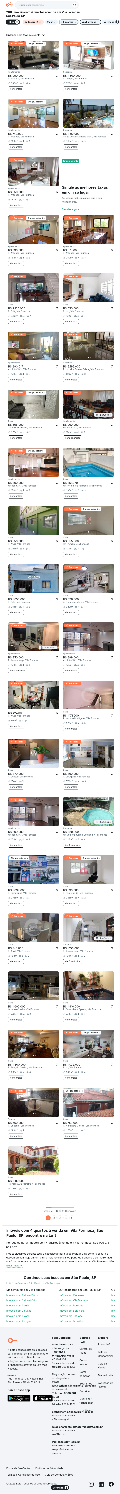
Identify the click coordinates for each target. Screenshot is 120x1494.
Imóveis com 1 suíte (18, 1305)
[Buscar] (74, 4)
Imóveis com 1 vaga (18, 1316)
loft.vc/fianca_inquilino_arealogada (74, 1385)
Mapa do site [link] (105, 1375)
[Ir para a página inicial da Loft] (10, 5)
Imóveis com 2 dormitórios (22, 1295)
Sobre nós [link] (86, 1383)
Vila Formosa (52, 1283)
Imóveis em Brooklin (71, 1321)
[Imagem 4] (40, 66)
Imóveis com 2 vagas (18, 1321)
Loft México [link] (86, 1410)
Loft (8, 1283)
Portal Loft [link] (104, 1344)
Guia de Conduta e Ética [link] (59, 1474)
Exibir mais (12, 1265)
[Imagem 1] (33, 66)
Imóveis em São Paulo (28, 1283)
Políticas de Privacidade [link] (49, 1468)
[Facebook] (111, 1485)
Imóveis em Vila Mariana (73, 1300)
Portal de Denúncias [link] (18, 1468)
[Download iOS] (43, 1399)
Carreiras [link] (85, 1391)
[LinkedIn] (101, 1485)
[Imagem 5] (42, 66)
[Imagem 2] (35, 66)
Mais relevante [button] (31, 35)
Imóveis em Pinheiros (71, 1295)
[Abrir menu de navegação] (112, 5)
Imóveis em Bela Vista (72, 1310)
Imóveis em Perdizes (71, 1305)
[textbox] (47, 5)
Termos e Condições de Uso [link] (23, 1474)
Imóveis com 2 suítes (18, 1310)
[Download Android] (19, 1399)
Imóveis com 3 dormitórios (22, 1300)
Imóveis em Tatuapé (71, 1316)
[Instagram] (91, 1485)
